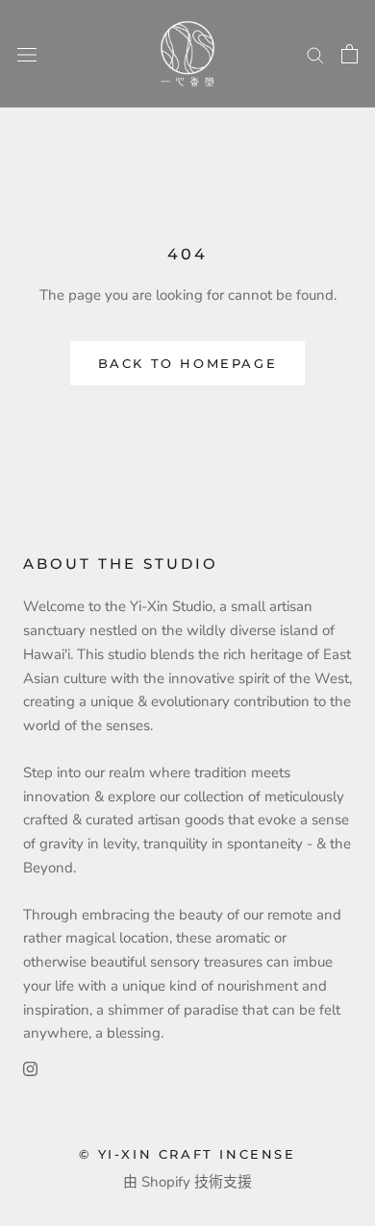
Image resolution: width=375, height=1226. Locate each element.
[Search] (315, 54)
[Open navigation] (27, 54)
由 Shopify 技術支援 (187, 1181)
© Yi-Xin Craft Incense (187, 1154)
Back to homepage (188, 363)
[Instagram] (30, 1068)
